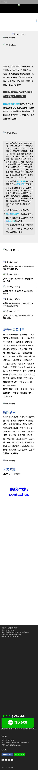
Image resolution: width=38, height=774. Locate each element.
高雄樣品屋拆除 (19, 149)
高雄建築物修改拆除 (14, 143)
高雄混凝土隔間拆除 (18, 175)
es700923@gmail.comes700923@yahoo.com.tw (11, 635)
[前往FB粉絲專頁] (7, 754)
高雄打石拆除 (18, 162)
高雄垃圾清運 (25, 214)
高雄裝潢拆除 (20, 159)
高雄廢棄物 (21, 181)
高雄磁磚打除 (16, 170)
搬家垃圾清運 (17, 92)
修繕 (31, 218)
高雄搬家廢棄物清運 (11, 104)
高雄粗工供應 (20, 178)
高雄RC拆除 (16, 167)
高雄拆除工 (19, 172)
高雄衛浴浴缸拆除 (17, 157)
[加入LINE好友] (19, 754)
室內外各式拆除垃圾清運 (19, 74)
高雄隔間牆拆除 (16, 146)
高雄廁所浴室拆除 (20, 151)
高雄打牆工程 (16, 164)
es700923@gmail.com (13, 745)
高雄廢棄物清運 (12, 214)
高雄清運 (29, 181)
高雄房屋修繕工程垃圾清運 (17, 218)
